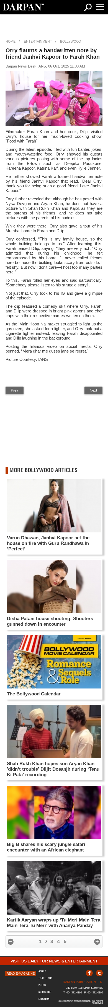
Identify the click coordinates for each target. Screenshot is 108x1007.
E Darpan (44, 998)
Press (42, 985)
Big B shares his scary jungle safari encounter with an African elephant (46, 847)
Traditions (45, 978)
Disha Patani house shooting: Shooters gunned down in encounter (50, 621)
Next (93, 390)
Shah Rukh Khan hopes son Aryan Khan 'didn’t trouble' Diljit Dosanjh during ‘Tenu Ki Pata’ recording (53, 769)
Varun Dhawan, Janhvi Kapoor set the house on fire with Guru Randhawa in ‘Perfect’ (48, 543)
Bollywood (70, 41)
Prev (14, 390)
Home (11, 41)
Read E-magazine (21, 973)
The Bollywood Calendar (34, 694)
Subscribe (44, 991)
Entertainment (38, 41)
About (42, 971)
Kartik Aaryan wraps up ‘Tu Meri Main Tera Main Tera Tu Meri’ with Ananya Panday (53, 922)
